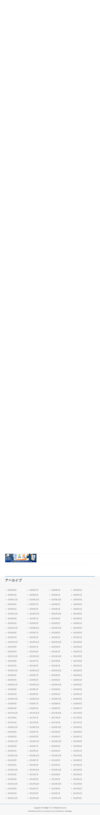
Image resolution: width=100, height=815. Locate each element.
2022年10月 (56, 642)
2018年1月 (77, 708)
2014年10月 (56, 755)
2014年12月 (13, 755)
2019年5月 (77, 689)
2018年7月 (34, 703)
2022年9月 (77, 642)
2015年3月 (34, 751)
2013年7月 (34, 774)
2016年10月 (56, 727)
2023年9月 (77, 628)
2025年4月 (12, 609)
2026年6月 (55, 590)
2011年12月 (12, 798)
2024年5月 (77, 618)
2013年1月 (77, 779)
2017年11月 (34, 713)
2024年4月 (12, 623)
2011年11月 (34, 798)
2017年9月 (77, 713)
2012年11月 (34, 784)
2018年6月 (55, 703)
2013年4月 (12, 779)
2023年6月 (55, 632)
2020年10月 (56, 670)
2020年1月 (77, 680)
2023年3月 (34, 637)
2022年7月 (34, 647)
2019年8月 (12, 689)
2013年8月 (12, 774)
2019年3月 (34, 694)
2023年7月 (34, 632)
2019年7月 (34, 689)
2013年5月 (77, 774)
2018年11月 (34, 699)
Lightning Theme (50, 811)
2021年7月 (34, 661)
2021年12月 (13, 656)
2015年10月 (56, 741)
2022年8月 (12, 647)
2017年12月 (13, 713)
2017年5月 (77, 718)
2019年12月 (13, 684)
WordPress (39, 811)
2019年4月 (12, 694)
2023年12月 (13, 628)
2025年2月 (55, 609)
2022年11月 (34, 642)
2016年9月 (77, 727)
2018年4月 (12, 708)
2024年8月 (12, 618)
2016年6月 (55, 732)
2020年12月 (13, 670)
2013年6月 (55, 774)
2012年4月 (12, 793)
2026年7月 (34, 590)
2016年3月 (34, 736)
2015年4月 (12, 751)
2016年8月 (12, 732)
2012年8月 (12, 788)
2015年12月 (13, 741)
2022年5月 (77, 647)
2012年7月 (34, 788)
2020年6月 (55, 675)
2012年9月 (77, 784)
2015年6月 (55, 746)
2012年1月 (77, 793)
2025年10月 (56, 599)
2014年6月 (55, 760)
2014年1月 (77, 765)
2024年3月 (34, 623)
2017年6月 (55, 718)
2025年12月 (13, 599)
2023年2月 (55, 637)
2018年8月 (12, 703)
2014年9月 (77, 755)
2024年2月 (55, 623)
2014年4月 (12, 765)
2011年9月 (77, 798)
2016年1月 (77, 736)
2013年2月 (55, 779)
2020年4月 (12, 680)
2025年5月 (77, 604)
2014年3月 (34, 765)
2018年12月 (13, 699)
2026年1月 (77, 595)
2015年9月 (77, 741)
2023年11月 (34, 628)
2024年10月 (56, 614)
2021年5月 (77, 661)
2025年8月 (12, 604)
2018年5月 (77, 703)
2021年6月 (55, 661)
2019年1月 (77, 694)
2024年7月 (34, 618)
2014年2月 (55, 765)
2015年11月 (34, 741)
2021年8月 (12, 661)
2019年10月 (56, 684)
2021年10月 (56, 656)
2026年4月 (12, 595)
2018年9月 (77, 699)
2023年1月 (77, 637)
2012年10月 (56, 784)
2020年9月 (77, 670)
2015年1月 (77, 751)
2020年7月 (34, 675)
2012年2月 (55, 793)
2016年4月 (12, 736)
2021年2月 (55, 666)
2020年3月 (34, 680)
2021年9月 (77, 656)
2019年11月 (34, 684)
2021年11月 (34, 656)
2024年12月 (13, 614)
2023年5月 (77, 632)
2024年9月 (77, 614)
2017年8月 (12, 718)
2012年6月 (55, 788)
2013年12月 (13, 770)
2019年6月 (55, 689)
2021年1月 (77, 666)
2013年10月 (56, 770)
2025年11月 (34, 599)
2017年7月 (34, 718)
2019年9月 (77, 684)
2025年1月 (77, 609)
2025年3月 (34, 609)
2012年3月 (34, 793)
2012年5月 (77, 788)
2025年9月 (77, 599)
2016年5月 (77, 732)
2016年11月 (34, 727)
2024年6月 (55, 618)
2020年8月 (12, 675)
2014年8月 (12, 760)
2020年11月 (34, 670)
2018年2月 (55, 708)
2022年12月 (13, 642)
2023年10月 (56, 628)
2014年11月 (34, 755)
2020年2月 (55, 680)
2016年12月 (13, 727)
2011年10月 (56, 798)
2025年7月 (34, 604)
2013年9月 (77, 770)
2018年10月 (56, 699)
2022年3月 (34, 651)
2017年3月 (34, 722)
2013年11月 (34, 770)
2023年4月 (12, 637)
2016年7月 (34, 732)
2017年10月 (56, 713)
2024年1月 (77, 623)
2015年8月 (12, 746)
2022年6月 (55, 647)
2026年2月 (55, 595)
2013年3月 (34, 779)
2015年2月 (55, 751)
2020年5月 (77, 675)
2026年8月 (12, 590)
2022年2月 (55, 651)
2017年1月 (77, 722)
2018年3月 (34, 708)
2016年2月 (55, 736)
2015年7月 (34, 746)
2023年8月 (12, 632)
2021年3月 (34, 666)
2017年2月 (55, 722)
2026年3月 (34, 595)
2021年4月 (12, 666)
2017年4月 (12, 722)
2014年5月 (77, 760)
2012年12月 (13, 784)
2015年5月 (77, 746)
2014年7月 (34, 760)
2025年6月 (55, 604)
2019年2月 (55, 694)
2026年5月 (77, 590)
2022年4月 (12, 651)
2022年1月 (77, 651)
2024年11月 (34, 614)
